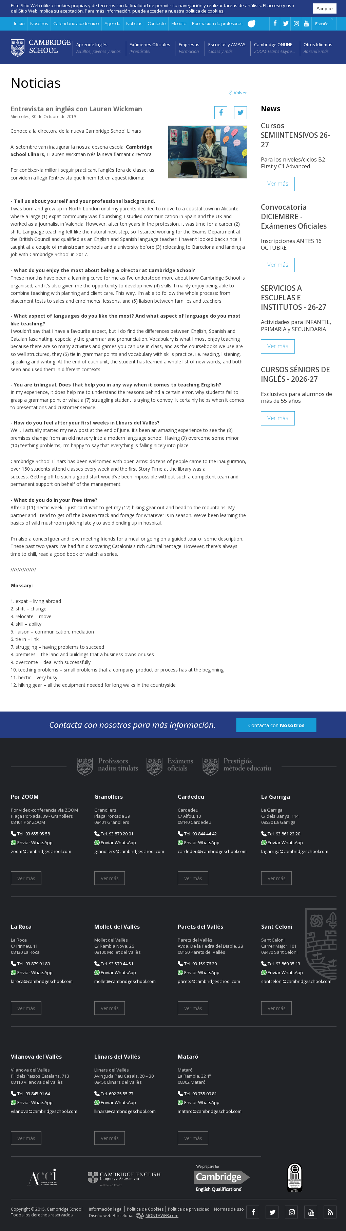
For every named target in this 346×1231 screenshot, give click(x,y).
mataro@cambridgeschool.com (210, 1111)
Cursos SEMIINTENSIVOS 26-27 (295, 135)
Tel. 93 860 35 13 (283, 964)
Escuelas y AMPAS (227, 44)
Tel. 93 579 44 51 (116, 964)
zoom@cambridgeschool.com (41, 851)
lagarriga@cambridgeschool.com (294, 851)
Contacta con (276, 725)
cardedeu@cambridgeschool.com (212, 851)
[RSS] (330, 1212)
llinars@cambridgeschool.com (125, 1111)
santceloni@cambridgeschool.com (296, 981)
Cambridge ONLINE (273, 44)
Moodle (178, 23)
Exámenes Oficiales (150, 44)
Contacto (157, 23)
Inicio (19, 23)
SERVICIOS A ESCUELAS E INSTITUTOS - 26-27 (293, 297)
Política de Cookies (145, 1209)
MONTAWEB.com (162, 1215)
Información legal (105, 1209)
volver (240, 93)
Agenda (112, 23)
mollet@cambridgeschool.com (125, 981)
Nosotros (39, 23)
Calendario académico (76, 23)
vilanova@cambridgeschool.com (44, 1111)
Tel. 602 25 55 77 (116, 1094)
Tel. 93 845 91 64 (33, 1094)
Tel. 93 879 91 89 (33, 964)
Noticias (134, 23)
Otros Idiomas (318, 44)
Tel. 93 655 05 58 (33, 834)
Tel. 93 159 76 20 (200, 964)
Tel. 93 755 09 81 (200, 1094)
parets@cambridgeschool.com (209, 981)
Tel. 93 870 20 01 (116, 834)
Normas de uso (229, 1209)
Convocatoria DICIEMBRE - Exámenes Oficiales (294, 216)
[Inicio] (41, 47)
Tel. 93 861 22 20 (283, 834)
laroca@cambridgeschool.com (42, 981)
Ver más (277, 183)
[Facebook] (220, 112)
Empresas (189, 44)
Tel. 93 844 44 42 (200, 834)
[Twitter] (240, 112)
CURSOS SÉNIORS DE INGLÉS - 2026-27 (295, 374)
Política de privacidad (189, 1209)
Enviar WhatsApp (34, 842)
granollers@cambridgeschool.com (129, 851)
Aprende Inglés (92, 44)
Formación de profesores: (218, 23)
